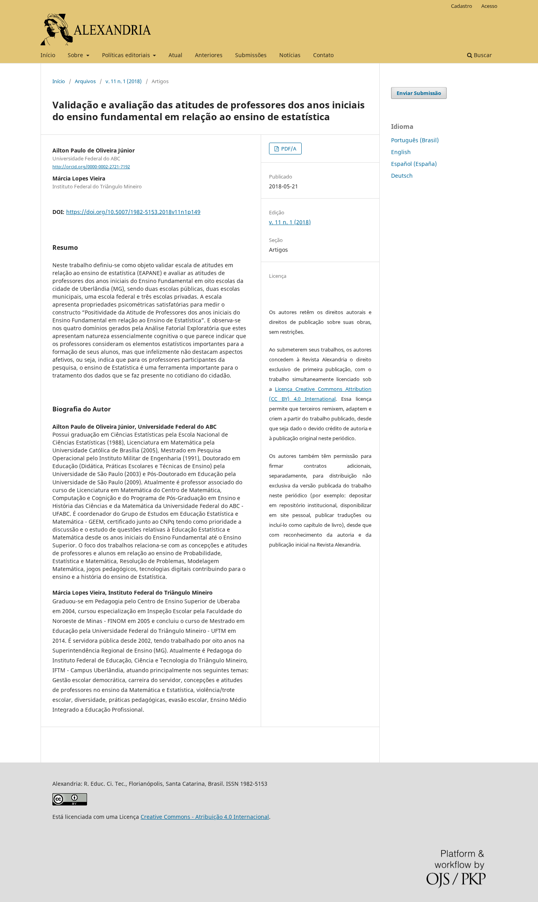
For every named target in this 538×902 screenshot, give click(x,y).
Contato (323, 55)
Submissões (251, 55)
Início (48, 55)
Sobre (76, 55)
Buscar (482, 55)
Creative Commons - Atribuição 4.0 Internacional (205, 816)
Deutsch (402, 175)
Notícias (290, 55)
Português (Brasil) (415, 140)
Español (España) (414, 163)
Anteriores (209, 55)
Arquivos (85, 81)
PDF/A (288, 148)
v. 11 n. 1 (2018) (124, 81)
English (401, 152)
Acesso (489, 5)
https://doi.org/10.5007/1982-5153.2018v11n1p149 (133, 212)
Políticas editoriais (127, 55)
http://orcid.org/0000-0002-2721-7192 (91, 166)
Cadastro (461, 5)
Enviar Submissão (419, 93)
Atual (175, 55)
